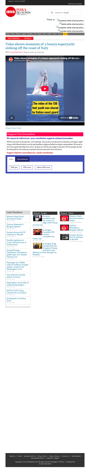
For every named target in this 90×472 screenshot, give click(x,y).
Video (65, 34)
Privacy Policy (42, 456)
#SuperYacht (10, 128)
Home (8, 34)
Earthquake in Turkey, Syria (16, 299)
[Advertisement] (40, 194)
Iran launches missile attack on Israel (16, 276)
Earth (44, 34)
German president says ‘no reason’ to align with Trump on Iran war (45, 220)
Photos (60, 34)
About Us (12, 456)
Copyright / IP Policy (57, 462)
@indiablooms (17, 52)
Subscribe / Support (53, 458)
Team (19, 456)
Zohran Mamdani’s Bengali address (15, 225)
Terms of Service (54, 456)
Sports (24, 34)
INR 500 (14, 167)
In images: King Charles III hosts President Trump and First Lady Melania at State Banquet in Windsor (45, 249)
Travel (55, 34)
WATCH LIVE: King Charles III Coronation (16, 291)
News (13, 34)
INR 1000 (27, 167)
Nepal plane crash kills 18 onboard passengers (18, 283)
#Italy (18, 128)
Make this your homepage (75, 4)
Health (49, 34)
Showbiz (30, 34)
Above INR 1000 (43, 167)
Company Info (70, 462)
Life (35, 34)
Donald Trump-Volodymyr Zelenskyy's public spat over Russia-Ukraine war (17, 253)
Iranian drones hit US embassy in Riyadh (16, 233)
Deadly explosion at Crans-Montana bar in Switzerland (16, 242)
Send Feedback (76, 456)
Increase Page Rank (45, 464)
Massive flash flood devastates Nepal (15, 217)
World (39, 34)
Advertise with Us (29, 456)
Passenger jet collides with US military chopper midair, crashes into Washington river (18, 266)
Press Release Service (37, 458)
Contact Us (65, 456)
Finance (18, 34)
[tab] (11, 159)
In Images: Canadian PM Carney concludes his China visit (43, 234)
